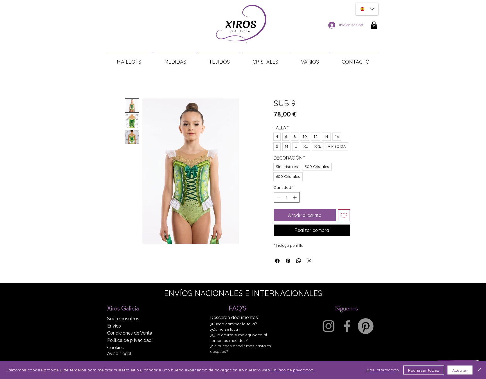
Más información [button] (382, 369)
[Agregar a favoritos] (344, 215)
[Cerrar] (479, 369)
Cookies (115, 347)
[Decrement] (278, 197)
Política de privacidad (129, 340)
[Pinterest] (366, 326)
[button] (374, 25)
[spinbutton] (287, 197)
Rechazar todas (423, 370)
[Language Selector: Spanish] (367, 9)
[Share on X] (309, 260)
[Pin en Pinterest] (288, 260)
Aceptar (460, 370)
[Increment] (295, 197)
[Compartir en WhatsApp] (298, 260)
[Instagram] (328, 326)
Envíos (114, 326)
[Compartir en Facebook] (277, 260)
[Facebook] (347, 326)
